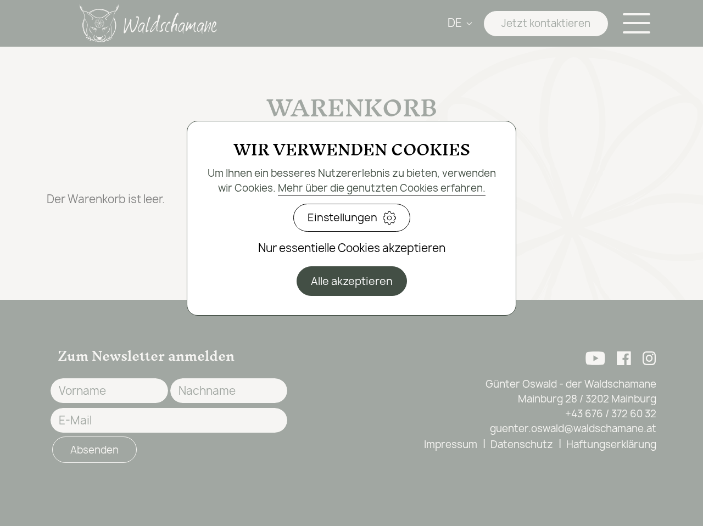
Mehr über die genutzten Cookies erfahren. (382, 188)
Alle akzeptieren (352, 281)
